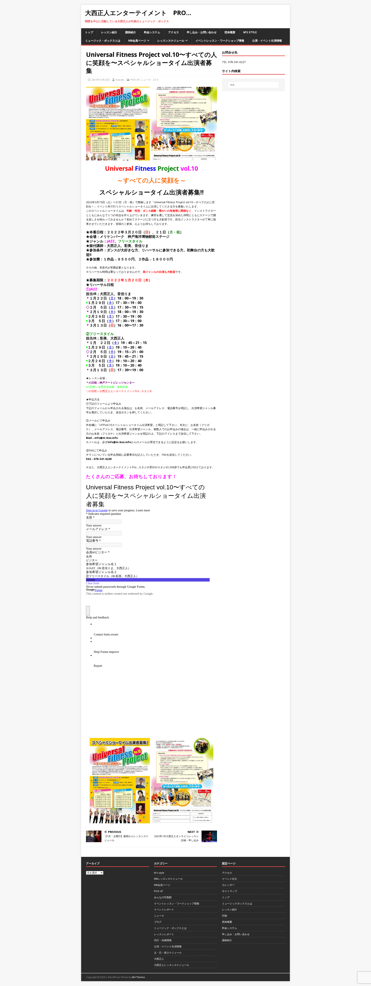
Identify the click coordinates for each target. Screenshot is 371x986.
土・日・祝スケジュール (168, 952)
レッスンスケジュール (170, 40)
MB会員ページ (137, 40)
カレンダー (228, 885)
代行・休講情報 (163, 940)
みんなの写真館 (163, 897)
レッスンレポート (164, 934)
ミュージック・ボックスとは (102, 40)
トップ (89, 32)
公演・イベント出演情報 (267, 40)
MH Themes (138, 977)
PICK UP (135, 79)
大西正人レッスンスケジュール (171, 965)
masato (119, 79)
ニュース (146, 79)
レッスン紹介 (109, 32)
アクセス (173, 32)
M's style (159, 872)
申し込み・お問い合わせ (202, 32)
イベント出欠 (229, 878)
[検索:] (253, 85)
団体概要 (230, 32)
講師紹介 (130, 32)
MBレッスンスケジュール (168, 878)
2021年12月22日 (100, 79)
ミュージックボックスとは (237, 903)
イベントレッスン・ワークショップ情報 (220, 40)
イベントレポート (164, 909)
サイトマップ (229, 891)
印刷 (224, 915)
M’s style (250, 32)
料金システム (152, 32)
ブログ (158, 922)
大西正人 (159, 958)
